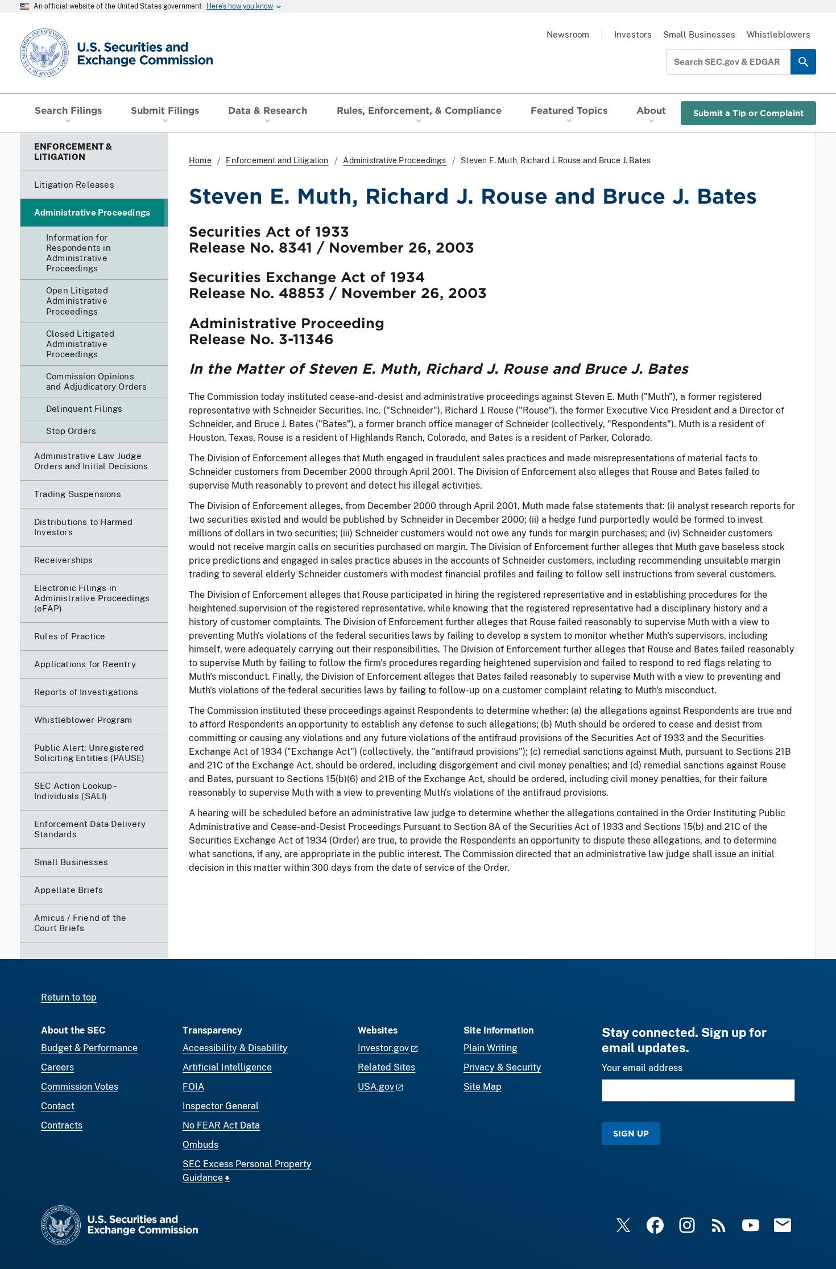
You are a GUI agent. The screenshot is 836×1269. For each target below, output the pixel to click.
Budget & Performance (89, 1048)
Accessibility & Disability (235, 1048)
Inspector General (221, 1106)
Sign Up (631, 1133)
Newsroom (568, 34)
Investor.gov (383, 1048)
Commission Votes (79, 1086)
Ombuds (200, 1144)
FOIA (193, 1086)
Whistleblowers (778, 34)
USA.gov (376, 1086)
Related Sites (386, 1067)
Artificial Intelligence (227, 1067)
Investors (633, 34)
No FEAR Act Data (221, 1125)
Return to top (69, 997)
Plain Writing (490, 1048)
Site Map (482, 1086)
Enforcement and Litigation (277, 160)
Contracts (61, 1125)
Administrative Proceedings (394, 160)
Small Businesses (699, 34)
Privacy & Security (502, 1067)
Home (200, 160)
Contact (58, 1106)
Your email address (642, 1068)
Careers (57, 1067)
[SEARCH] (803, 62)
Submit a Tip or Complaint (748, 113)
